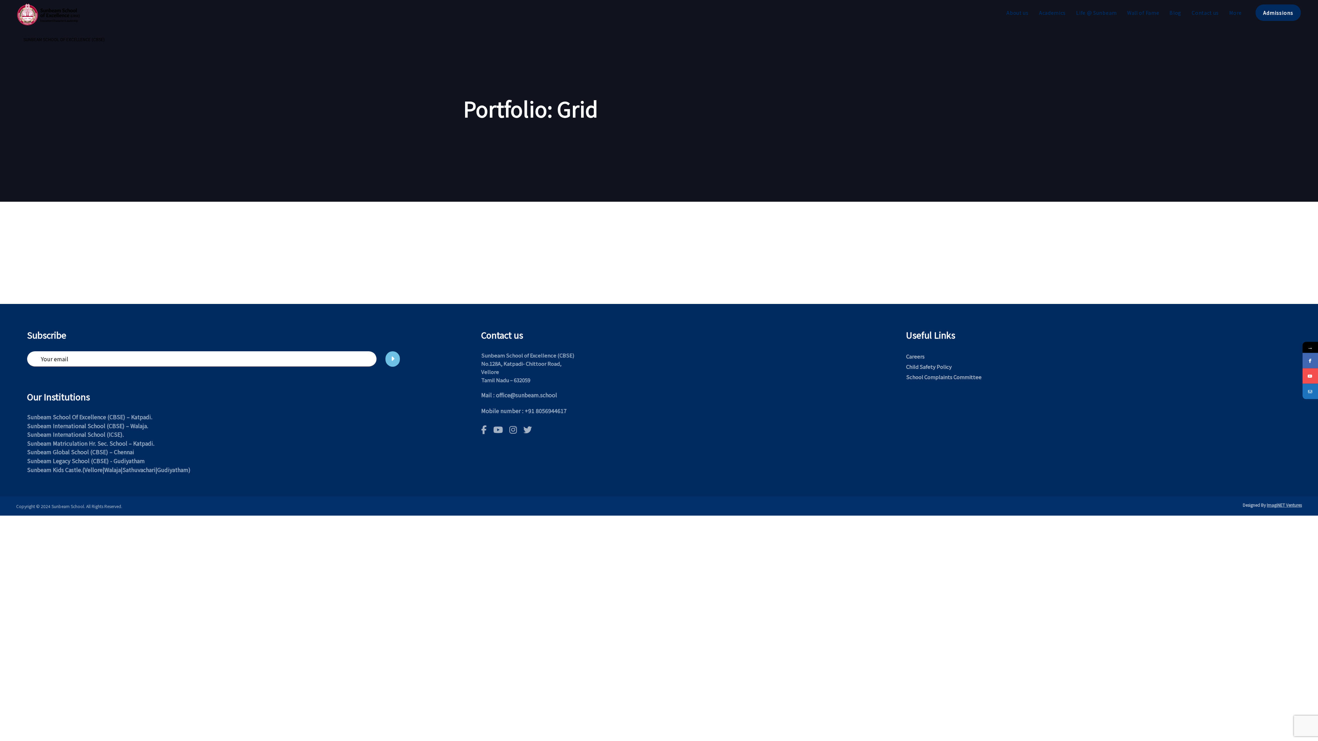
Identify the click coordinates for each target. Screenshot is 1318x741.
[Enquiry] (1310, 391)
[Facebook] (1310, 360)
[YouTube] (1310, 376)
